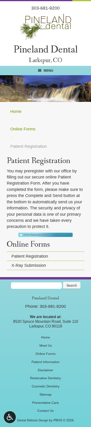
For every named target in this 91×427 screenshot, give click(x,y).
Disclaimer (45, 370)
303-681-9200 (45, 8)
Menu (48, 70)
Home (15, 111)
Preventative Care (45, 403)
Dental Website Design (32, 420)
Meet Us (45, 345)
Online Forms (22, 129)
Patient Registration (29, 256)
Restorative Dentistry (45, 378)
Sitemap (45, 394)
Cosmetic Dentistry (46, 386)
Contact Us (45, 410)
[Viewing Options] (10, 417)
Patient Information (46, 362)
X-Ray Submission (28, 265)
